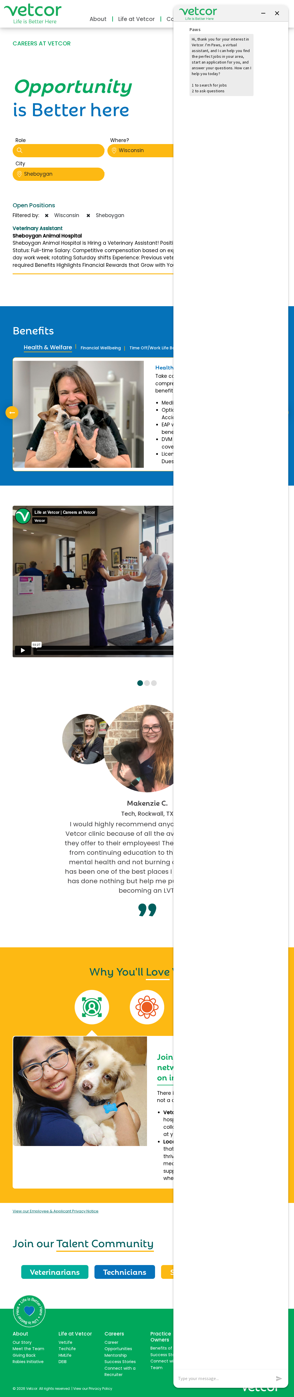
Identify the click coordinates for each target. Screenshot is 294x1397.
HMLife (65, 1355)
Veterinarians (55, 1271)
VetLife (65, 1342)
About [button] (98, 19)
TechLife (67, 1349)
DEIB (63, 1362)
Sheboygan (38, 173)
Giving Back (24, 1355)
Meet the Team (28, 1349)
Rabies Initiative (28, 1362)
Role (21, 140)
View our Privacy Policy (92, 1388)
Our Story (22, 1342)
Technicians (124, 1271)
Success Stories (120, 1362)
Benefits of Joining (168, 1348)
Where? (119, 140)
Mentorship (116, 1355)
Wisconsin (131, 150)
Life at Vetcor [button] (136, 19)
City (20, 163)
